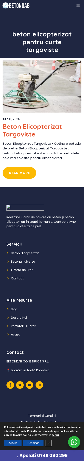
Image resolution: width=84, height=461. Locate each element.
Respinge (33, 443)
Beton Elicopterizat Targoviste (32, 130)
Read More (19, 172)
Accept (12, 443)
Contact (17, 278)
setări (55, 435)
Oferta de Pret (22, 270)
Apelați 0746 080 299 (43, 455)
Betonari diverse (23, 261)
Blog (14, 309)
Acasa (15, 334)
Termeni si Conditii (42, 416)
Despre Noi (19, 317)
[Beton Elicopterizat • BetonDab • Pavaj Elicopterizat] (16, 5)
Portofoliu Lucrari (23, 326)
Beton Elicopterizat (25, 253)
